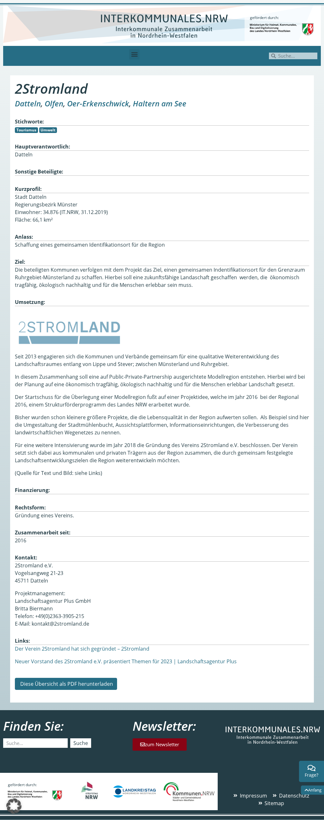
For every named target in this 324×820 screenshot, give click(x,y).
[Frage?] (311, 768)
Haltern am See (159, 103)
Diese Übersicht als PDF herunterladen (66, 683)
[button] (134, 54)
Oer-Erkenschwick (98, 103)
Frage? (311, 775)
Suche (80, 743)
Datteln (28, 103)
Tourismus (26, 130)
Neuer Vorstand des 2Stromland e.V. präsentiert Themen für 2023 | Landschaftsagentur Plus (126, 661)
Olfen (54, 103)
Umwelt (47, 130)
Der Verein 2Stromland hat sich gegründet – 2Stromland (82, 648)
